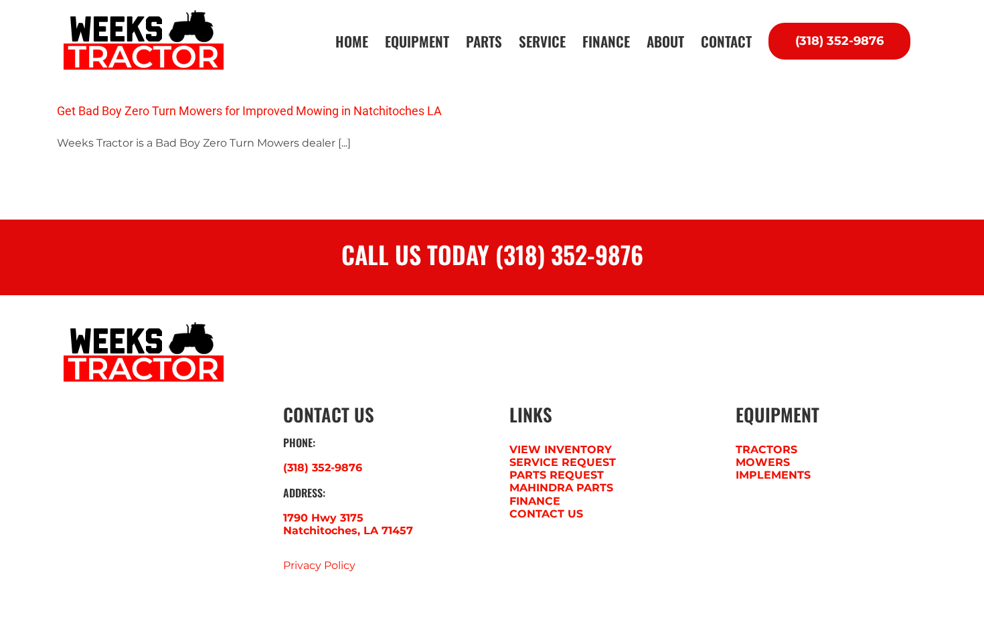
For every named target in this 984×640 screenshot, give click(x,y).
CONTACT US (546, 513)
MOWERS (763, 462)
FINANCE (534, 501)
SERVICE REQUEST (562, 462)
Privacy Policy (319, 565)
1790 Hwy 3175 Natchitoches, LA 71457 (348, 524)
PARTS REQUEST (556, 475)
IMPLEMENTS (773, 475)
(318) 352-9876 (322, 467)
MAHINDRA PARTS (561, 487)
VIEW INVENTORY (560, 449)
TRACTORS (766, 449)
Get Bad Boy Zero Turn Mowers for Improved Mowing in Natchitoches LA (249, 111)
